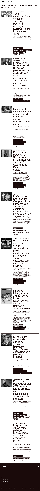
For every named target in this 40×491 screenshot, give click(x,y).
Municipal (21, 54)
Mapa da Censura (4, 475)
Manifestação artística (18, 48)
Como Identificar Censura (5, 481)
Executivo (27, 144)
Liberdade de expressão (19, 144)
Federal (20, 375)
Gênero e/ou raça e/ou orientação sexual (22, 50)
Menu (38, 1)
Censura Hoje (3, 473)
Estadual (21, 102)
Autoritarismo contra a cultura (20, 100)
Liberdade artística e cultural (20, 52)
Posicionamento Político (19, 328)
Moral (28, 100)
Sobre (2, 470)
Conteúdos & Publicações (5, 479)
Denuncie (3, 483)
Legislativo (16, 54)
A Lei (2, 472)
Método (2, 477)
